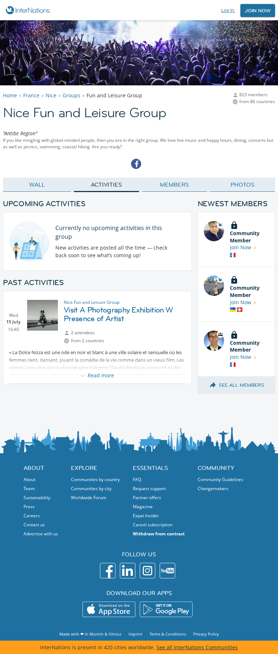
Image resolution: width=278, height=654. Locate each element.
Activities (106, 184)
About (29, 479)
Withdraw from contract (159, 534)
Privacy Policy (206, 634)
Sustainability (37, 497)
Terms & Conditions (167, 634)
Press (29, 507)
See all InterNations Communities (197, 647)
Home (10, 95)
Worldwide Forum (88, 497)
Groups (71, 95)
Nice (51, 95)
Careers (32, 516)
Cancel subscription (152, 525)
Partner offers (147, 497)
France (31, 95)
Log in (228, 10)
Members (174, 184)
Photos (242, 184)
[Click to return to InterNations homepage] (29, 10)
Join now (258, 10)
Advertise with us (41, 534)
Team (29, 488)
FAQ (137, 479)
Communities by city (91, 488)
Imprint (135, 634)
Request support (149, 488)
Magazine (143, 507)
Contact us (34, 525)
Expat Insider (146, 516)
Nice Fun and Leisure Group (91, 302)
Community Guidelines (220, 479)
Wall (37, 184)
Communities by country (95, 479)
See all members (241, 385)
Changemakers (213, 488)
